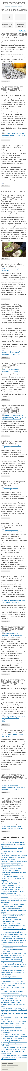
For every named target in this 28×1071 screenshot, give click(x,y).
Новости (14, 6)
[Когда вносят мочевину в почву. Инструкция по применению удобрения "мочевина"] (14, 249)
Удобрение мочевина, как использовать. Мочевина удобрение (13, 525)
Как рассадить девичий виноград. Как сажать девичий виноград (12, 892)
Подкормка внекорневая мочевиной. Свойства (12, 146)
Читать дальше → (5, 81)
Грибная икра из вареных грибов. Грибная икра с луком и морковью (14, 947)
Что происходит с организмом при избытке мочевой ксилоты (11, 920)
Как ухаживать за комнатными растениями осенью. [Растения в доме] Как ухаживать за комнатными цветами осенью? (13, 938)
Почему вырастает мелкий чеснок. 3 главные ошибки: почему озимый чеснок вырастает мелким (12, 972)
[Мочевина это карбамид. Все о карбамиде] (14, 270)
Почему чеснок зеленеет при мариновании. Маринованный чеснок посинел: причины (11, 978)
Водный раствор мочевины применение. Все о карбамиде (13, 364)
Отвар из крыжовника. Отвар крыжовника (15, 1047)
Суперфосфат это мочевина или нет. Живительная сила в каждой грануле (14, 35)
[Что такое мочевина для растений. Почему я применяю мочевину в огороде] (14, 135)
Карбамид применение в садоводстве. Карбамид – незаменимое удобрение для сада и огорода (14, 777)
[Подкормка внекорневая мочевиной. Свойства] (14, 183)
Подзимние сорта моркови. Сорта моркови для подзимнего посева (11, 1001)
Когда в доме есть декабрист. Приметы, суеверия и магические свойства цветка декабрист (13, 878)
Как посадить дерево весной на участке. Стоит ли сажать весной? (13, 858)
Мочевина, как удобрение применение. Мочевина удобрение (13, 628)
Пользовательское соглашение (12, 1065)
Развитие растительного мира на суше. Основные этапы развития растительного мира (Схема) (13, 844)
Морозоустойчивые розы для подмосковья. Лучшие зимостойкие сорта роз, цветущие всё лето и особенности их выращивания (14, 1043)
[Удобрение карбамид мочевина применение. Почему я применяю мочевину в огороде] (14, 353)
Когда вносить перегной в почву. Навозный (14, 855)
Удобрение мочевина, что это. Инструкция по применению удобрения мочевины (13, 682)
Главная (7, 6)
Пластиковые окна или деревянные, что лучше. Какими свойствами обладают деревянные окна (13, 1030)
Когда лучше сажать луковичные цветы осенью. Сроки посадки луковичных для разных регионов (13, 1051)
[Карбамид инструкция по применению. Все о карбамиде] (14, 489)
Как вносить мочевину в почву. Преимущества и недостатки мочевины (12, 799)
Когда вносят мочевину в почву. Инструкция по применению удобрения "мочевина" (12, 197)
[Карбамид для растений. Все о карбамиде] (14, 447)
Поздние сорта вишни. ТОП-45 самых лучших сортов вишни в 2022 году (12, 888)
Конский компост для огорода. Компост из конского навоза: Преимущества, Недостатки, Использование (14, 900)
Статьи (20, 6)
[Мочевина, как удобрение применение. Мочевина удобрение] (14, 634)
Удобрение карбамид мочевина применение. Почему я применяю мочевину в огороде (11, 307)
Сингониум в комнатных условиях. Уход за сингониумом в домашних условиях (14, 862)
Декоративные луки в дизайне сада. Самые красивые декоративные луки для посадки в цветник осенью (13, 983)
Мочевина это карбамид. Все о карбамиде (12, 265)
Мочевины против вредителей (7, 25)
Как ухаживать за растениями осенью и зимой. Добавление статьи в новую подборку (14, 933)
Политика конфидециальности (8, 1067)
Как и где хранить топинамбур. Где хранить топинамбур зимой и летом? (12, 960)
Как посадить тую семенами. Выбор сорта (15, 995)
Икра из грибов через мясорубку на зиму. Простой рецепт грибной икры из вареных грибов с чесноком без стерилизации (14, 955)
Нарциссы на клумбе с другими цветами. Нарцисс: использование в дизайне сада (13, 1022)
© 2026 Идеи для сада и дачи (7, 1063)
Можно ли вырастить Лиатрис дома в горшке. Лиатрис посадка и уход (12, 992)
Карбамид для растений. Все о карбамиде (12, 442)
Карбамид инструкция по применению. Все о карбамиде (13, 483)
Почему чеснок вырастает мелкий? (13, 963)
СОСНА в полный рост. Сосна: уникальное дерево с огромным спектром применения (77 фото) (13, 925)
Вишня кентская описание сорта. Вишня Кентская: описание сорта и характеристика (13, 930)
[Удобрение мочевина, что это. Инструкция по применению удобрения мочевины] (14, 719)
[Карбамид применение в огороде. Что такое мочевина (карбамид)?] (14, 601)
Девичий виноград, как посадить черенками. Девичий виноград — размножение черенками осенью (11, 883)
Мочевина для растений (7, 17)
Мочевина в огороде (20, 17)
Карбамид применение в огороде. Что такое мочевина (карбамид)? (12, 578)
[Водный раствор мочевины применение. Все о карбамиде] (14, 370)
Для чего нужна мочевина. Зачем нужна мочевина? (13, 731)
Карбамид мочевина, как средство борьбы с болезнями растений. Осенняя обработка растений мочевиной (12, 408)
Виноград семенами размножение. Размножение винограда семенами (12, 1026)
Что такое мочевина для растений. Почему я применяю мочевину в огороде (12, 89)
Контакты (4, 1065)
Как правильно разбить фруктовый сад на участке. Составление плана (14, 997)
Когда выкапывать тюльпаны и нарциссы (15, 1034)
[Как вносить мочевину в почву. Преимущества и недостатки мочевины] (14, 827)
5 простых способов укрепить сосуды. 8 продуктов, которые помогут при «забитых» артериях (13, 966)
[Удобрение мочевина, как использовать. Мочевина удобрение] (14, 531)
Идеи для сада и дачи (14, 3)
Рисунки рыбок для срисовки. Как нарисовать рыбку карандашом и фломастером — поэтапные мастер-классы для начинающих (13, 871)
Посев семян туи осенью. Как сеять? (13, 1038)
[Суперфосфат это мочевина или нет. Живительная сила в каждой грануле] (14, 71)
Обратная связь (5, 1069)
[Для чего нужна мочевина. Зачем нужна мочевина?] (14, 735)
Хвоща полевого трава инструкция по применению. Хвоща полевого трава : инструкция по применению (13, 915)
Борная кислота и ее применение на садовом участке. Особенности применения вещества (13, 910)
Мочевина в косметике (20, 25)
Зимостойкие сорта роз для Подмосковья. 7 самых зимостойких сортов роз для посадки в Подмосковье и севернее (14, 1057)
